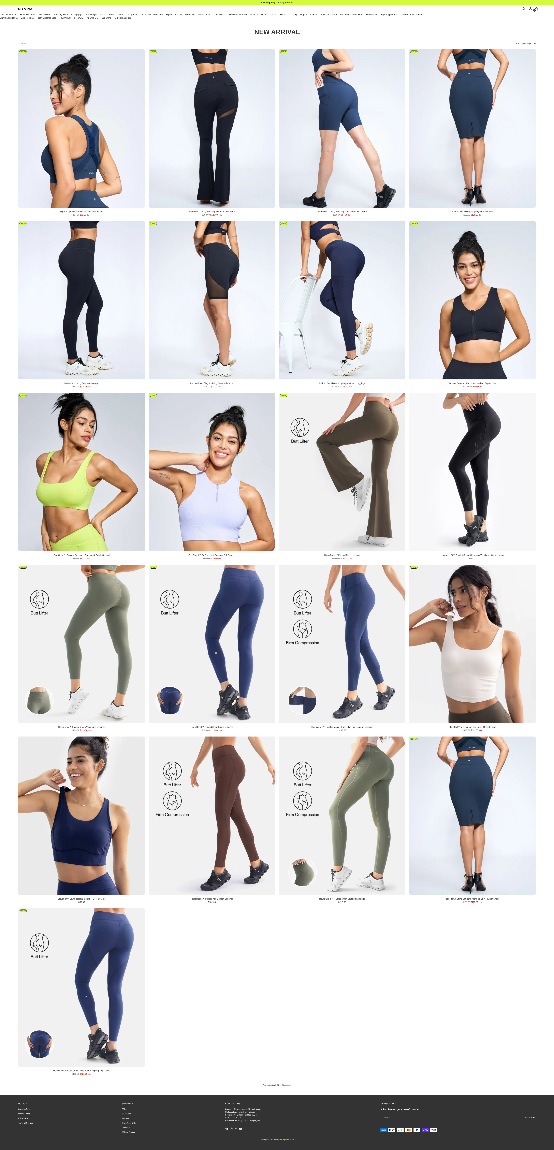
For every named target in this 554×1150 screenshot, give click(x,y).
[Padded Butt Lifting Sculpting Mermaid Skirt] (472, 128)
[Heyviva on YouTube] (241, 1129)
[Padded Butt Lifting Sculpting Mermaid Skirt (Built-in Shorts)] (472, 816)
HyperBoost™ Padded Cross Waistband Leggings (81, 727)
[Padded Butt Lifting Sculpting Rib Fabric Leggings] (342, 300)
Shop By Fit (132, 14)
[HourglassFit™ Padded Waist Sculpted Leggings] (342, 816)
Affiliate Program (129, 1132)
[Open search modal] (524, 9)
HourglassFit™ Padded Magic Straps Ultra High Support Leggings (342, 727)
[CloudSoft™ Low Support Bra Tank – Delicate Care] (81, 816)
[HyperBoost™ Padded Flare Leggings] (342, 472)
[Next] (42, 9)
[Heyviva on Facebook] (227, 1129)
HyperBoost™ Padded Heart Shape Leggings (212, 727)
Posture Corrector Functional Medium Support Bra (472, 383)
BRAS (283, 14)
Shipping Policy (24, 1109)
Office (273, 14)
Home (264, 14)
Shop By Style (61, 14)
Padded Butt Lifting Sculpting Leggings (82, 383)
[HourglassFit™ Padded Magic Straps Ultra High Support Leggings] (342, 644)
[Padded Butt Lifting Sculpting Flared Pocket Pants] (212, 128)
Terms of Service (25, 1123)
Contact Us (127, 1127)
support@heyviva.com (251, 1109)
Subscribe (530, 1117)
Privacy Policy (24, 1118)
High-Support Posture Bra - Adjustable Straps (81, 211)
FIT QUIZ (78, 18)
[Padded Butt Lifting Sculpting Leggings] (81, 300)
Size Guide (126, 1114)
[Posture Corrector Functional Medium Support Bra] (472, 300)
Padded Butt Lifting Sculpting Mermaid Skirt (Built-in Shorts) (472, 899)
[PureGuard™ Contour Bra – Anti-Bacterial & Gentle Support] (81, 472)
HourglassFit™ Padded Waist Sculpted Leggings (342, 899)
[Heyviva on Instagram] (231, 1129)
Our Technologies (123, 18)
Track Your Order (129, 1123)
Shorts (112, 14)
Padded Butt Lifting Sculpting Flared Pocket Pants (212, 211)
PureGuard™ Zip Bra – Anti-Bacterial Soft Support (211, 555)
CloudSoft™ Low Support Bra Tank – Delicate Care (82, 899)
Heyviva (277, 1139)
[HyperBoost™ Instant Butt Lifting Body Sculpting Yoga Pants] (81, 987)
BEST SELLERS (28, 14)
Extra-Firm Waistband (152, 14)
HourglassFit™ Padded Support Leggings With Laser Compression (472, 555)
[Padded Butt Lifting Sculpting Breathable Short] (212, 300)
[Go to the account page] (530, 9)
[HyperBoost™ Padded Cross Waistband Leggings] (81, 644)
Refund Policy (24, 1114)
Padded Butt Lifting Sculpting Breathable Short (211, 383)
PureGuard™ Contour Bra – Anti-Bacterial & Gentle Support (82, 555)
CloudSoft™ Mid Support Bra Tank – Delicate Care (472, 727)
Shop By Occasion (238, 14)
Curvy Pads (219, 14)
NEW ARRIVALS (8, 14)
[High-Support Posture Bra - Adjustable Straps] (81, 128)
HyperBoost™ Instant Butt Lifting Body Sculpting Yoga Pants (81, 1070)
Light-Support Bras (9, 18)
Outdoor (254, 14)
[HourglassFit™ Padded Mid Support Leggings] (212, 816)
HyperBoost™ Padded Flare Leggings (342, 555)
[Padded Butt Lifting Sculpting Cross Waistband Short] (342, 128)
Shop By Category (298, 14)
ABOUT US (92, 18)
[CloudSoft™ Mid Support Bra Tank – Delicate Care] (472, 644)
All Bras (314, 14)
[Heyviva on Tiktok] (236, 1129)
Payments (126, 1118)
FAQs (124, 1109)
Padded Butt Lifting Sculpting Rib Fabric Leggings (342, 383)
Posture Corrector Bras (351, 14)
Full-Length (91, 14)
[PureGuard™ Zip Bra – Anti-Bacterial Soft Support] (212, 472)
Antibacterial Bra (329, 14)
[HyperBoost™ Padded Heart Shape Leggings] (212, 644)
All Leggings (77, 14)
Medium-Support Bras (412, 14)
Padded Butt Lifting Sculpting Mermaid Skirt (472, 211)
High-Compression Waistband (180, 14)
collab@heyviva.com (246, 1112)
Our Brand (106, 18)
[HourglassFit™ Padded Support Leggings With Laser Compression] (472, 472)
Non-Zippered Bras (47, 18)
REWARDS (65, 18)
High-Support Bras (389, 14)
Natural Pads (204, 14)
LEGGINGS (45, 14)
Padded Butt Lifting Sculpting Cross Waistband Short (342, 211)
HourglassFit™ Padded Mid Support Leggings (211, 899)
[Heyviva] (24, 9)
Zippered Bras (28, 18)
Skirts (121, 14)
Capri (102, 14)
